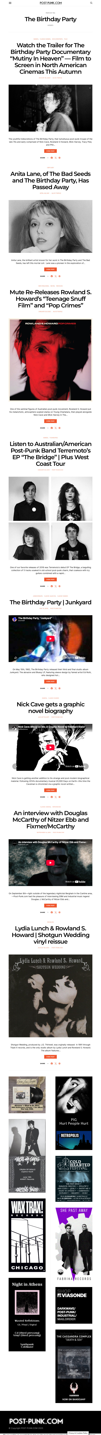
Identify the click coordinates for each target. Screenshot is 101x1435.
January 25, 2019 (44, 470)
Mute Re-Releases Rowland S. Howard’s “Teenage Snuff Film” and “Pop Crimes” (50, 299)
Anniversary (37, 596)
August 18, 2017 (43, 717)
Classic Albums (50, 596)
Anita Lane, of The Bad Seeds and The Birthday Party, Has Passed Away (50, 180)
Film (65, 39)
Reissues (59, 286)
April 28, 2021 (44, 193)
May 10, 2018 (44, 608)
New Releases (43, 286)
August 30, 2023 (44, 78)
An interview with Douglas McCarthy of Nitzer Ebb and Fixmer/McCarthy (50, 819)
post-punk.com (57, 470)
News (52, 286)
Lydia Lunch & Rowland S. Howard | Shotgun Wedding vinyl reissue (50, 935)
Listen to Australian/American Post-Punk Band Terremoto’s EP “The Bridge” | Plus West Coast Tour (50, 453)
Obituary (50, 167)
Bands (36, 39)
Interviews (56, 807)
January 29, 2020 (45, 311)
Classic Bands (45, 39)
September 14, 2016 (44, 832)
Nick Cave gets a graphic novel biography (50, 707)
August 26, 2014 (43, 948)
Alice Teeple (57, 78)
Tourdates (54, 437)
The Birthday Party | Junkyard (50, 602)
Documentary (57, 39)
